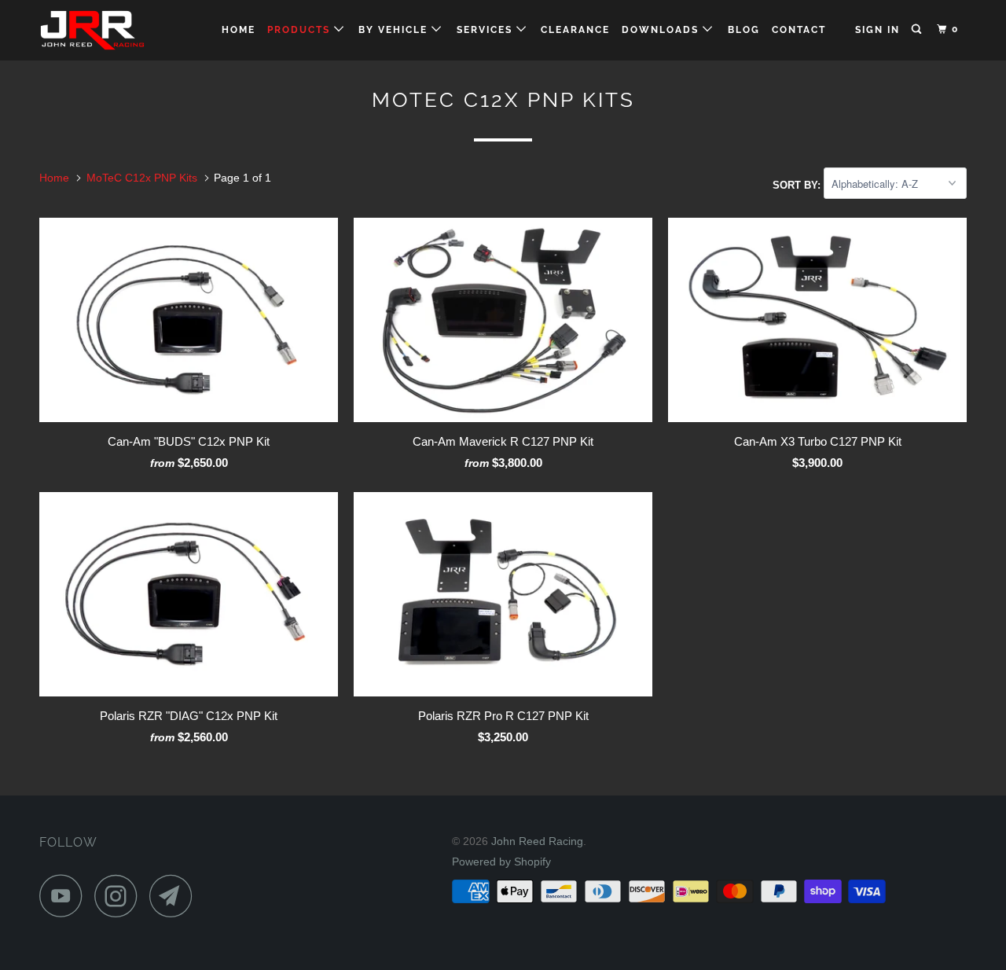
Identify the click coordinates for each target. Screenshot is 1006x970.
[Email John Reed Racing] (175, 895)
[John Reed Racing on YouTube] (65, 895)
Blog (744, 29)
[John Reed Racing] (119, 30)
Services (486, 29)
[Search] (918, 29)
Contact (799, 29)
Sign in (877, 29)
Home (238, 29)
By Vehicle (394, 29)
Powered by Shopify (501, 861)
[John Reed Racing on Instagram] (120, 895)
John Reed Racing (537, 841)
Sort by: (798, 184)
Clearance (575, 29)
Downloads (662, 29)
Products (300, 29)
